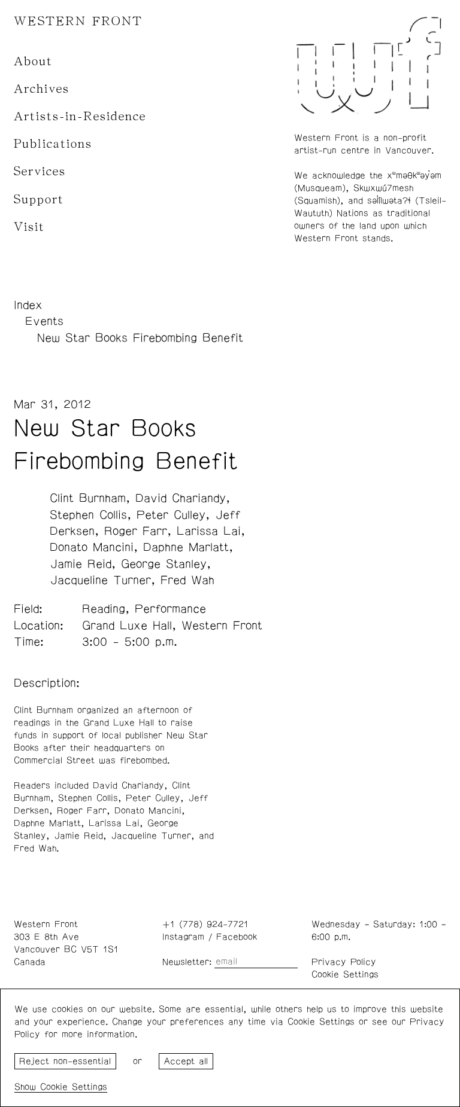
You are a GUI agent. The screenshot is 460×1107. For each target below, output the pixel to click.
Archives (41, 89)
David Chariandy (180, 498)
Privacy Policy (343, 961)
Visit (29, 227)
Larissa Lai (209, 531)
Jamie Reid (80, 564)
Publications (53, 144)
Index (28, 305)
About (33, 61)
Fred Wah (187, 580)
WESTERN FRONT (78, 21)
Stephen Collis (88, 515)
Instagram (183, 936)
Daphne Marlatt (186, 547)
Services (40, 171)
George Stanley (164, 564)
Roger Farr (135, 531)
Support (39, 199)
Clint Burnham (88, 498)
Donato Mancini (92, 547)
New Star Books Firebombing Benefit (140, 338)
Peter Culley (171, 515)
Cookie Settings (345, 974)
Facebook (236, 936)
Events (44, 321)
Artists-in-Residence (80, 116)
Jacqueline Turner (100, 580)
